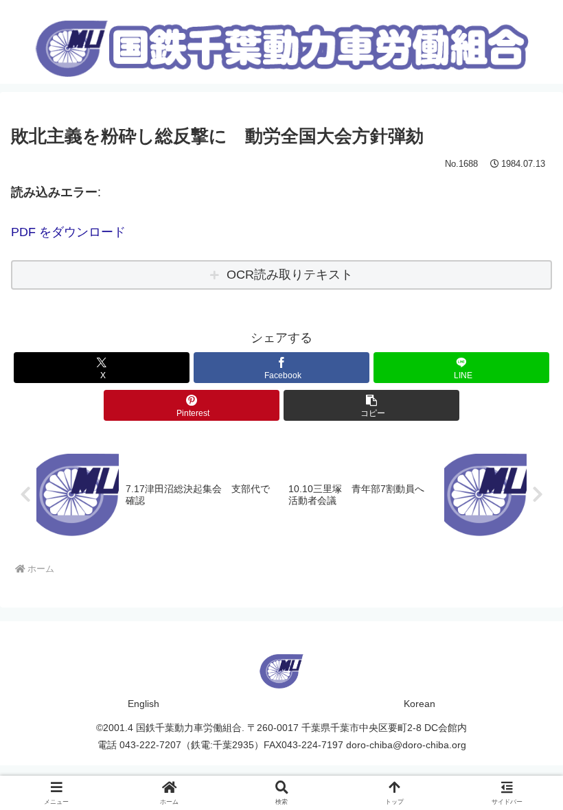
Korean (419, 703)
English (143, 703)
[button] (371, 405)
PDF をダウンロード (68, 232)
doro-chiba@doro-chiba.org (406, 744)
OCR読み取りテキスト (290, 274)
